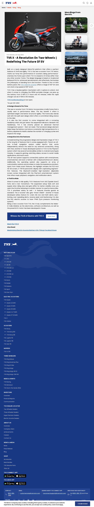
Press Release (8, 449)
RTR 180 (9, 271)
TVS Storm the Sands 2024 (12, 388)
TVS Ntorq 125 (11, 335)
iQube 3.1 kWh (11, 306)
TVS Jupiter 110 (8, 338)
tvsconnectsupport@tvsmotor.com (54, 493)
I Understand (82, 504)
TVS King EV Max (9, 365)
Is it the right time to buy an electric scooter (76, 78)
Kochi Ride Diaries (73, 61)
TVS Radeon (7, 286)
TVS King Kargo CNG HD (11, 374)
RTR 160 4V (10, 274)
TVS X (5, 318)
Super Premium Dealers (11, 415)
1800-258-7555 (11, 494)
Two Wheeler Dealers (10, 409)
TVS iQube (7, 300)
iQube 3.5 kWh (11, 309)
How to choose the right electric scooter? (76, 29)
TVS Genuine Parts (10, 465)
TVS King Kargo (8, 368)
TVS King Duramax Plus (11, 362)
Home (4, 7)
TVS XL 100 (7, 351)
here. (61, 505)
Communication (9, 402)
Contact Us (7, 438)
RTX (8, 259)
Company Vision (9, 429)
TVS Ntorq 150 (11, 332)
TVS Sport (7, 289)
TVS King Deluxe (9, 359)
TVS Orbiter (7, 321)
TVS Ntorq (7, 329)
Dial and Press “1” (79, 494)
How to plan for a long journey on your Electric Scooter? (75, 44)
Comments (91, 25)
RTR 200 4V (10, 268)
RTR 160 (9, 277)
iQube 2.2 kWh (11, 303)
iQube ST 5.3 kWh (12, 315)
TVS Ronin (7, 280)
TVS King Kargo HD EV (10, 371)
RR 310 (8, 265)
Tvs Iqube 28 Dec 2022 (76, 39)
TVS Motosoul (8, 385)
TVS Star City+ (8, 292)
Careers (6, 435)
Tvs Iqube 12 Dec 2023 (75, 25)
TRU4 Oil (6, 468)
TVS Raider (7, 283)
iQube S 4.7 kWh (12, 312)
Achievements (8, 432)
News (5, 446)
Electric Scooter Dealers (11, 418)
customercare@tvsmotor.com (30, 493)
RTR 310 (9, 262)
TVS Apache (8, 256)
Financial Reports (9, 399)
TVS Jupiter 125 (8, 341)
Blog (5, 452)
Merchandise (8, 462)
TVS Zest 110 (7, 344)
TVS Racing (7, 382)
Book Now (51, 216)
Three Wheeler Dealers (11, 412)
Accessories (7, 459)
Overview (7, 395)
